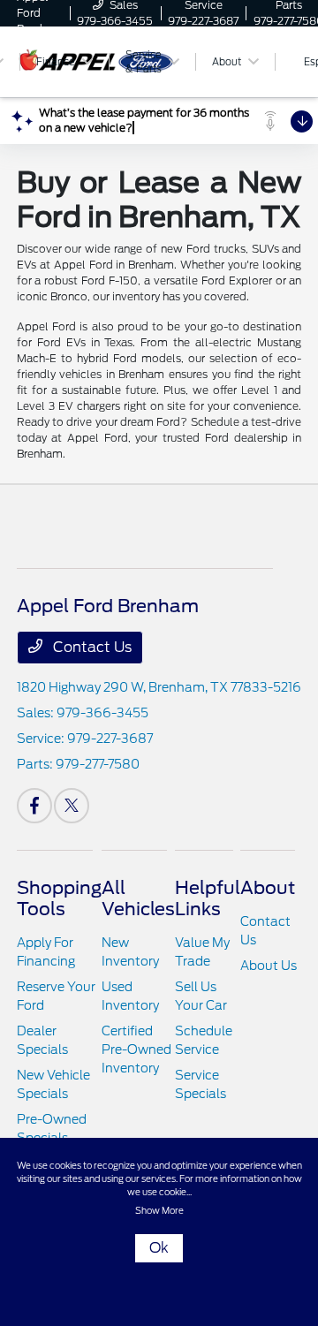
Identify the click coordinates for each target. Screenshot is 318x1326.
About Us (268, 966)
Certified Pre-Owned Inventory (136, 1049)
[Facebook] (34, 805)
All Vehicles (138, 898)
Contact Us (90, 647)
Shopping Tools (59, 898)
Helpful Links (207, 898)
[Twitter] (71, 805)
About (267, 887)
